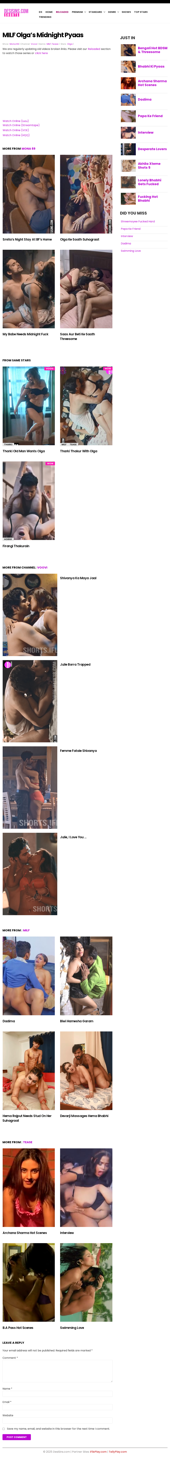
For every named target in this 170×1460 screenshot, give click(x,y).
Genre (112, 12)
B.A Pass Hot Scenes (18, 1328)
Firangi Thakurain (16, 546)
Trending (45, 17)
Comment (10, 1358)
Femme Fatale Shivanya (78, 751)
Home (49, 12)
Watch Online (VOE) (16, 130)
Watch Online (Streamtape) (21, 125)
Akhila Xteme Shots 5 (149, 165)
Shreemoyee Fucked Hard (138, 221)
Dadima (9, 1021)
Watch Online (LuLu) (16, 121)
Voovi (34, 44)
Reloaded (62, 12)
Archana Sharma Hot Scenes (25, 1233)
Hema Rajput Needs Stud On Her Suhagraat (26, 1118)
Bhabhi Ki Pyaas (151, 66)
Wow (108, 368)
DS (40, 12)
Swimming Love (72, 1328)
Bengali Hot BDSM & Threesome (153, 50)
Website (7, 1415)
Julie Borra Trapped (75, 664)
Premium (77, 12)
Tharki (8, 444)
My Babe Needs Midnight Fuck (25, 334)
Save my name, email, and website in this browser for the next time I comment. (58, 1429)
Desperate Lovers (152, 149)
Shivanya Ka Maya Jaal (78, 578)
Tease (55, 44)
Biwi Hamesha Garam (76, 1021)
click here (41, 53)
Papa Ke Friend (150, 116)
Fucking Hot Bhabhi (148, 199)
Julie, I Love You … (73, 837)
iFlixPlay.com (98, 1452)
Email (6, 1402)
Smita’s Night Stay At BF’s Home (27, 239)
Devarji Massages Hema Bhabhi (84, 1116)
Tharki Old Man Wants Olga (24, 451)
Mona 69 (14, 44)
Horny (8, 539)
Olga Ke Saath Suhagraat (79, 239)
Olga (70, 44)
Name (7, 1389)
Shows (126, 12)
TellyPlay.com (118, 1452)
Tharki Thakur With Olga (78, 451)
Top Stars (141, 12)
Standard (95, 12)
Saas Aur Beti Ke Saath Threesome (77, 336)
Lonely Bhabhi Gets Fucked (149, 182)
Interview (67, 1233)
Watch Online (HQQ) (16, 135)
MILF (49, 44)
